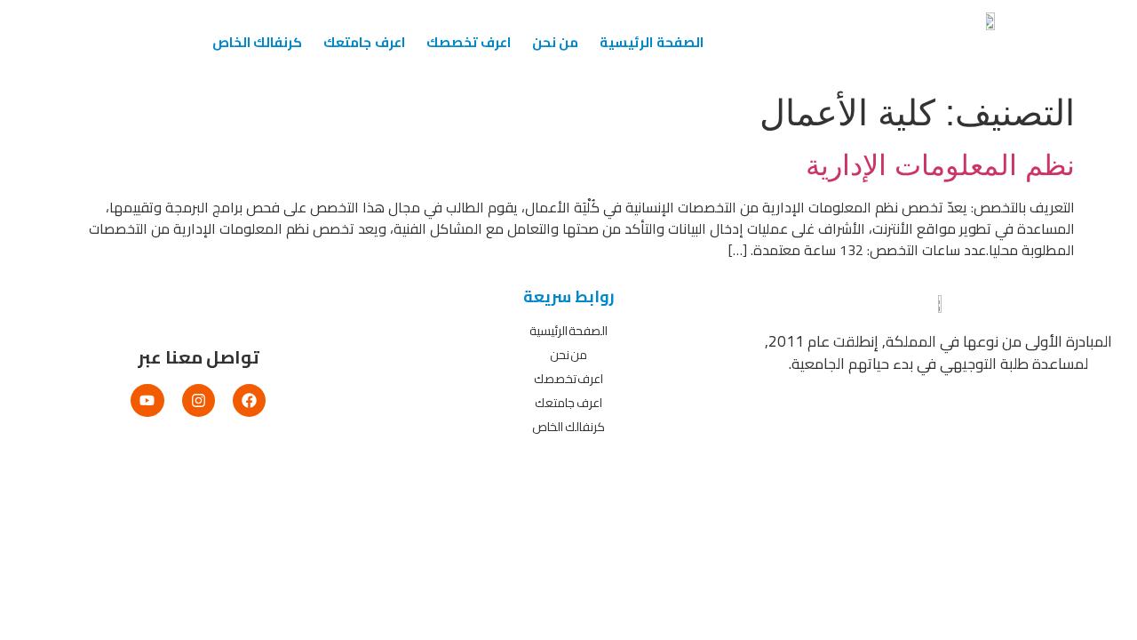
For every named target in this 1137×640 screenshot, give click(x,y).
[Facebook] (249, 400)
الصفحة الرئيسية (651, 42)
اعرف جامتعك (363, 42)
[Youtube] (147, 400)
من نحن (555, 42)
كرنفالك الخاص (257, 42)
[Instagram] (198, 400)
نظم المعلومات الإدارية (940, 165)
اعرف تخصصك (468, 42)
